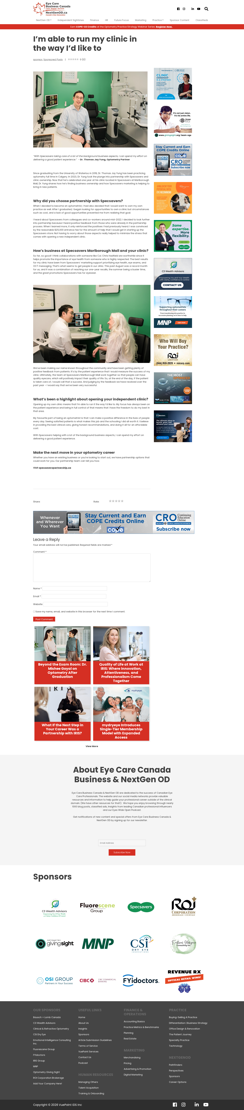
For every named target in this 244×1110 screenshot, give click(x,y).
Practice (157, 20)
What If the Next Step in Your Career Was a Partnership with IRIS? (62, 729)
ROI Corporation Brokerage (48, 1077)
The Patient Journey (180, 1034)
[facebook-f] (178, 9)
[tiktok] (188, 9)
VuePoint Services (88, 1051)
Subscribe (197, 1101)
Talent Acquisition (88, 1087)
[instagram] (184, 9)
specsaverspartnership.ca (55, 467)
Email (37, 596)
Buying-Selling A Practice (183, 1017)
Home (81, 1017)
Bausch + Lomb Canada (47, 1017)
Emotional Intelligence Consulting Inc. (52, 1042)
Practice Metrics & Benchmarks (141, 1027)
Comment (40, 551)
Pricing (127, 1063)
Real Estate (130, 1038)
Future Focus (121, 20)
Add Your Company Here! (47, 1083)
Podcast (83, 1063)
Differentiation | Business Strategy (188, 1023)
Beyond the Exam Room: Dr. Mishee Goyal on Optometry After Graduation (62, 670)
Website (37, 604)
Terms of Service (88, 1045)
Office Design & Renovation (184, 1028)
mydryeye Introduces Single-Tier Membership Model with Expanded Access (121, 731)
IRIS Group (39, 1060)
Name (37, 588)
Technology (175, 1045)
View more (92, 746)
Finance (94, 20)
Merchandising (132, 1057)
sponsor (37, 59)
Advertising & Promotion (137, 1069)
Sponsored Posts (53, 59)
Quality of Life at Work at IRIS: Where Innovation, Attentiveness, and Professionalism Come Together (121, 672)
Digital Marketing (133, 1074)
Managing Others (88, 1082)
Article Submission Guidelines (95, 1040)
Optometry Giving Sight (46, 1072)
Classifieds (202, 20)
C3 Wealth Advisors (44, 1023)
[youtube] (199, 9)
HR (106, 20)
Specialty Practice (179, 1040)
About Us (83, 1023)
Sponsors (83, 1034)
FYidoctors (39, 1055)
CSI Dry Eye (39, 1034)
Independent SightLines (71, 20)
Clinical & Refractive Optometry (51, 1028)
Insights (82, 1028)
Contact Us (84, 1057)
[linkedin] (193, 9)
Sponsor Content (179, 20)
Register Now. (164, 26)
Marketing (140, 20)
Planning (128, 1032)
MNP (35, 1066)
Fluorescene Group (44, 1049)
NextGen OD (43, 20)
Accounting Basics (134, 1021)
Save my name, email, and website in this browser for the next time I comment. (80, 611)
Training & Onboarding (91, 1093)
